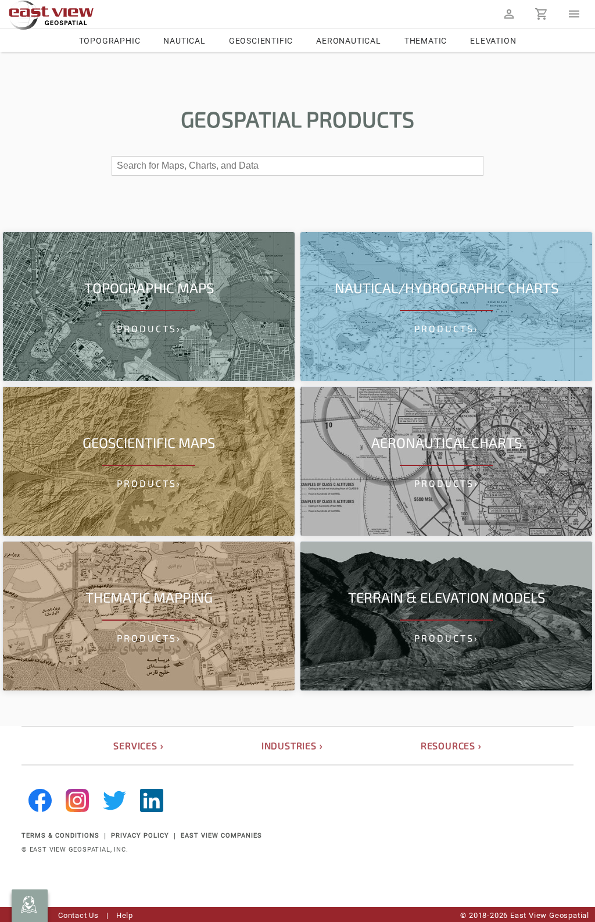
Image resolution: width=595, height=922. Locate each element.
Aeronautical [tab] (348, 40)
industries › (292, 745)
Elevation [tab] (493, 40)
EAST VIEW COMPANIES (221, 835)
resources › (451, 745)
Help (124, 915)
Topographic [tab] (110, 40)
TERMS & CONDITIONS (60, 835)
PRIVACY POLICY (140, 835)
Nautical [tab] (184, 40)
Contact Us (78, 915)
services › (138, 745)
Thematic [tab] (425, 40)
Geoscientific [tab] (261, 40)
